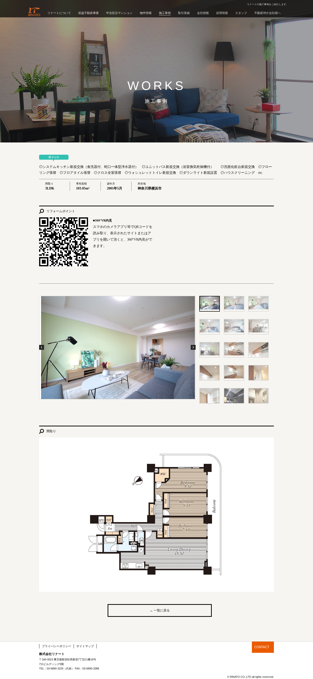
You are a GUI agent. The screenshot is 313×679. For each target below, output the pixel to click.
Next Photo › (193, 347)
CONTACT (261, 647)
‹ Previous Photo (41, 347)
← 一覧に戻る (160, 610)
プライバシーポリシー (56, 646)
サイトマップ (85, 646)
